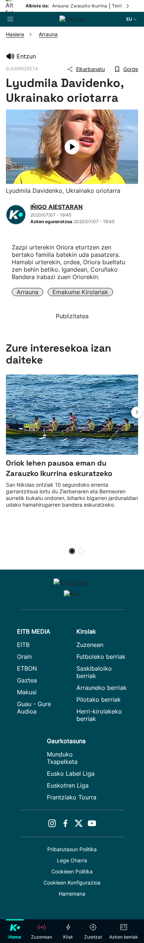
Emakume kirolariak (80, 292)
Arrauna (27, 292)
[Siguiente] (128, 5)
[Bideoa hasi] (72, 147)
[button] (137, 412)
